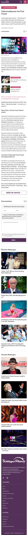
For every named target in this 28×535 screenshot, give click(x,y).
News (3, 486)
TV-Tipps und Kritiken (9, 7)
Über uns (4, 524)
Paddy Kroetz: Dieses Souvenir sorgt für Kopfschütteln (13, 377)
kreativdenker (5, 31)
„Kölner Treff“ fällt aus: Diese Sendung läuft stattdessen (12, 272)
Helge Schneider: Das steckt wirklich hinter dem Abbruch (14, 401)
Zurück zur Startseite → (14, 193)
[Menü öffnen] (25, 1)
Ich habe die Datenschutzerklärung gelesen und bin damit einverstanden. (14, 235)
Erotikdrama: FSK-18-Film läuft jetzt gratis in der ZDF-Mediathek (14, 320)
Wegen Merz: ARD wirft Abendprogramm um (13, 296)
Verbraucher (5, 503)
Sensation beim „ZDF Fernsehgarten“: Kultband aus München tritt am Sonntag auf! (13, 345)
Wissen (4, 500)
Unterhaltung (5, 491)
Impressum (5, 519)
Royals (4, 505)
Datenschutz (5, 516)
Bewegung (5, 508)
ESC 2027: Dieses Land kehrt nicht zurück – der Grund (14, 449)
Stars (3, 488)
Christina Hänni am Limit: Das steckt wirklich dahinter (12, 425)
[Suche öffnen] (20, 1)
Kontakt (4, 521)
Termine (4, 496)
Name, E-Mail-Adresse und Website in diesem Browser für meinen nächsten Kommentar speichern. (12, 216)
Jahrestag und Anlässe (7, 498)
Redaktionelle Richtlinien (8, 526)
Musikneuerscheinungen (8, 493)
